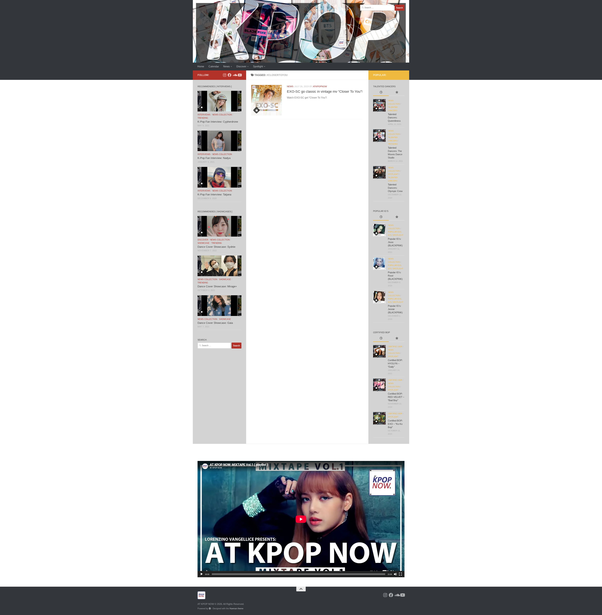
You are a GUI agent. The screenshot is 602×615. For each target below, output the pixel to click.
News (226, 66)
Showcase (203, 243)
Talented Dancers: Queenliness (394, 117)
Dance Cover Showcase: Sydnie (216, 246)
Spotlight (258, 66)
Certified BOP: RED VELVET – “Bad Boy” (396, 397)
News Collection (222, 115)
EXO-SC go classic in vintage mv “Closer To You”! (324, 91)
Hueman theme (236, 608)
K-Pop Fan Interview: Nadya (214, 158)
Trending (203, 118)
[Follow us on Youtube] (239, 75)
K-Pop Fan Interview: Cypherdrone (218, 121)
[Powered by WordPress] (210, 608)
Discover (241, 66)
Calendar (214, 66)
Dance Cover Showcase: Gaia (215, 322)
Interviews (204, 115)
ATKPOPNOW (320, 86)
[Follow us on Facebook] (229, 75)
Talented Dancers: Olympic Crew (395, 187)
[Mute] (395, 574)
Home (200, 66)
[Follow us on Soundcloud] (234, 75)
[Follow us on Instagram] (224, 75)
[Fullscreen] (400, 574)
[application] (301, 519)
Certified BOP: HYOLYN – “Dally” (395, 363)
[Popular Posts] (396, 92)
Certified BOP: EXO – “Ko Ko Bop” (395, 424)
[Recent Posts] (381, 92)
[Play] (201, 574)
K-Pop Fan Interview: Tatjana (214, 194)
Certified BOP (395, 347)
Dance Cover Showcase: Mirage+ (217, 286)
